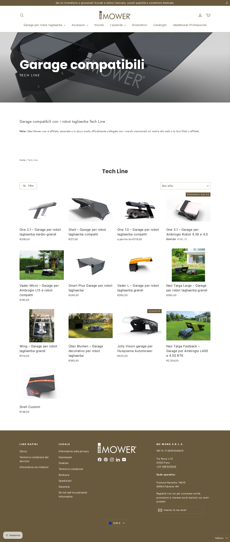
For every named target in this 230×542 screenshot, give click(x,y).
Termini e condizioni (71, 469)
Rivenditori (139, 25)
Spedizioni (65, 480)
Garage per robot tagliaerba (43, 25)
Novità (99, 25)
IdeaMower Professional (189, 25)
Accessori (79, 25)
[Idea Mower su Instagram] (112, 459)
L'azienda (117, 25)
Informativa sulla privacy (74, 451)
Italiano (219, 538)
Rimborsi (64, 475)
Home (23, 160)
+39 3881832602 (166, 466)
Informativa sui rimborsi (34, 467)
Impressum (65, 457)
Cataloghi (160, 25)
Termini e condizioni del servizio (34, 459)
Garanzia (64, 486)
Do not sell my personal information (73, 494)
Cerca (23, 451)
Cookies (63, 463)
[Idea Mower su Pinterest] (106, 459)
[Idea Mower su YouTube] (124, 459)
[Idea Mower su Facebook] (100, 459)
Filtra (30, 185)
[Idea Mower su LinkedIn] (118, 459)
